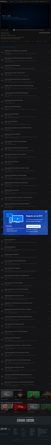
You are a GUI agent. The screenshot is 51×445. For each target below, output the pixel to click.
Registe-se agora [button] (33, 226)
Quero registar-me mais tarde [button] (31, 229)
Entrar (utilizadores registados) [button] (32, 231)
